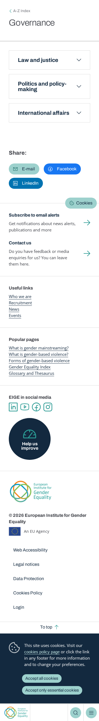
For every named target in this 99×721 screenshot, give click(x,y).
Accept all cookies (41, 678)
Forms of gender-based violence (39, 360)
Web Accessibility (30, 550)
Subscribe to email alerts (34, 215)
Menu (91, 712)
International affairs (43, 113)
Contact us (20, 243)
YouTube (24, 407)
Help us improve (29, 445)
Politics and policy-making (42, 86)
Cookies (84, 203)
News (14, 309)
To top (46, 627)
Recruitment (20, 302)
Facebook (36, 407)
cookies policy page (42, 651)
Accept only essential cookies (52, 690)
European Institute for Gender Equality (16, 712)
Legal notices (26, 564)
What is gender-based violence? (38, 354)
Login (18, 607)
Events (15, 315)
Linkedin (13, 407)
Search (75, 712)
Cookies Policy (27, 593)
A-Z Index (21, 11)
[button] (24, 168)
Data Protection (28, 578)
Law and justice (38, 60)
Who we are (20, 296)
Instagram (47, 407)
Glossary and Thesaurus (31, 373)
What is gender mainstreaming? (38, 348)
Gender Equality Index (30, 367)
